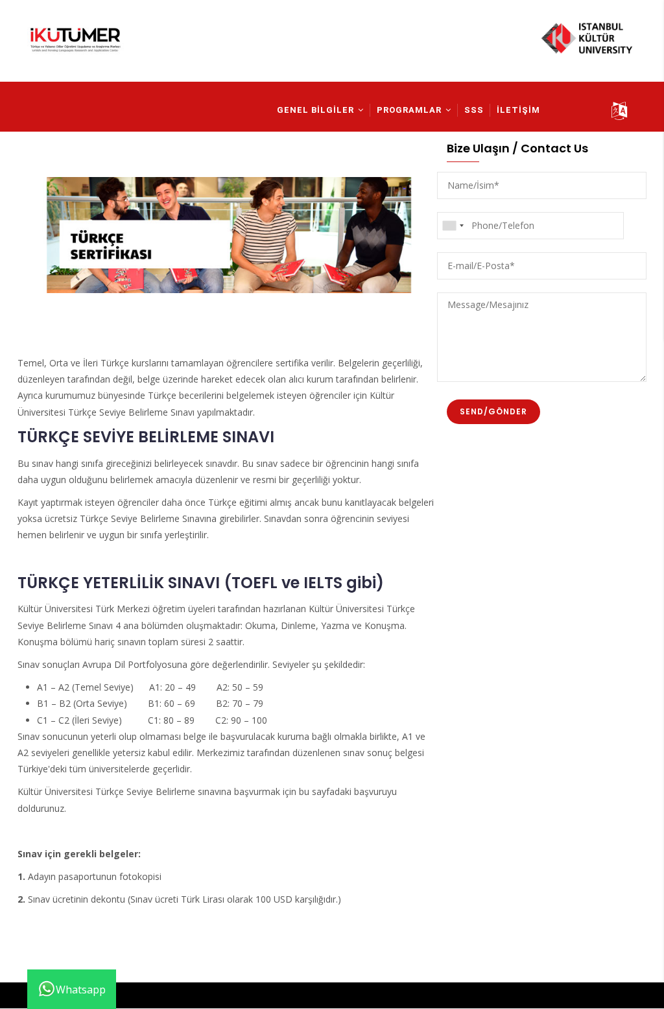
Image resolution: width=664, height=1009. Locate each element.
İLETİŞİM (518, 110)
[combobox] (453, 226)
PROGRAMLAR (410, 110)
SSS (474, 110)
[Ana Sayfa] (75, 44)
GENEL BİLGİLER (317, 110)
